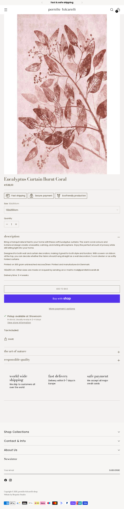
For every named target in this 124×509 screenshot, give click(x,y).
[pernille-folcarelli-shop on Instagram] (11, 481)
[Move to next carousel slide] (117, 412)
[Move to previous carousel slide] (110, 412)
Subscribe (114, 470)
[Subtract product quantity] (16, 224)
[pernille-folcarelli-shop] (62, 10)
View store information (19, 322)
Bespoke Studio (19, 494)
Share (11, 339)
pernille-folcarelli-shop (28, 491)
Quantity (8, 218)
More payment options (62, 308)
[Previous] (42, 2)
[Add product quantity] (7, 224)
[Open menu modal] (6, 10)
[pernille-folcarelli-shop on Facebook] (6, 481)
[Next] (82, 2)
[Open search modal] (112, 10)
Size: (11, 203)
